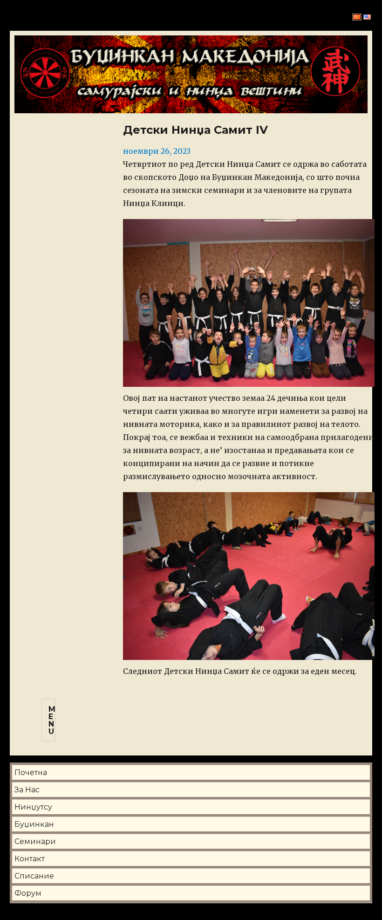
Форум (27, 893)
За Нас (27, 789)
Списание (34, 876)
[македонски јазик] (357, 16)
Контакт (29, 858)
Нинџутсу (33, 807)
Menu (51, 720)
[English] (367, 16)
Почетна (30, 772)
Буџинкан (34, 824)
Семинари (35, 841)
